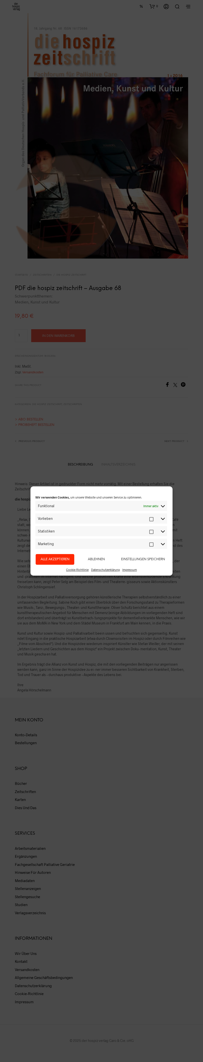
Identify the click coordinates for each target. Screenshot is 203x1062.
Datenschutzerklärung (105, 569)
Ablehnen (96, 559)
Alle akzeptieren (55, 559)
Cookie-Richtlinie (77, 569)
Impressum (129, 569)
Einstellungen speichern (143, 559)
